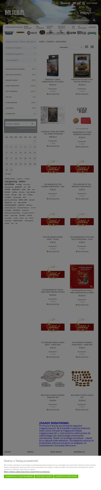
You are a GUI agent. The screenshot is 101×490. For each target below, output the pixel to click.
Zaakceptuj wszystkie (66, 476)
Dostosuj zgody (44, 476)
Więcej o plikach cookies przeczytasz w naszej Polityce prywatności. (27, 471)
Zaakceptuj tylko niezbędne (19, 476)
